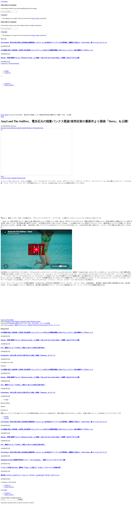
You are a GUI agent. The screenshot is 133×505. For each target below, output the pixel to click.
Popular (6, 418)
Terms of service (9, 85)
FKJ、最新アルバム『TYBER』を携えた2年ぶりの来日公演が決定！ (23, 347)
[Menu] (1, 76)
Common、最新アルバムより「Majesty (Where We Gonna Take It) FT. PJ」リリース (34, 325)
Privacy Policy (36, 18)
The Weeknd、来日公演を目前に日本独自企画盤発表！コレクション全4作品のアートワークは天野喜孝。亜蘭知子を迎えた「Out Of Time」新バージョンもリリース (54, 42)
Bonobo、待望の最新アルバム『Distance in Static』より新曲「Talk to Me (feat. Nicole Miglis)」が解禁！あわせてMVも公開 (40, 57)
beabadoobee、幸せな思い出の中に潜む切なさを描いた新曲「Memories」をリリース (28, 355)
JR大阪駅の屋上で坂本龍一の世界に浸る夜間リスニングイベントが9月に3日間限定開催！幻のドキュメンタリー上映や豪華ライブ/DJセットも (47, 50)
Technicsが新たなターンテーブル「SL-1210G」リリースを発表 (30, 323)
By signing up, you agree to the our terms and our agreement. (25, 18)
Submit (20, 499)
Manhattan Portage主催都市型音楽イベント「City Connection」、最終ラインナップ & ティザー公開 (33, 460)
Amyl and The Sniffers (7, 320)
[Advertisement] (66, 100)
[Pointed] (7, 68)
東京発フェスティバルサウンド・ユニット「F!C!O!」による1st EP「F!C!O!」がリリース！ (30, 475)
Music (2, 116)
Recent (6, 416)
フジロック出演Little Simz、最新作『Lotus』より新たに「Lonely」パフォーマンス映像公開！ (31, 467)
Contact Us (7, 72)
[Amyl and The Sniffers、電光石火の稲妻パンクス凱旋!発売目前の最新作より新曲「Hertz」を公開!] (36, 174)
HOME (6, 71)
